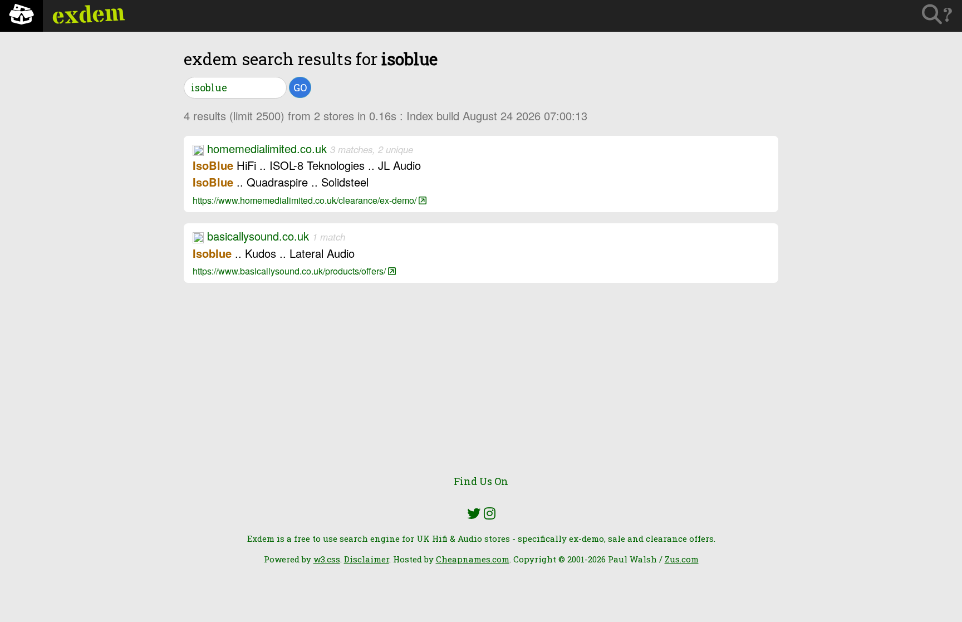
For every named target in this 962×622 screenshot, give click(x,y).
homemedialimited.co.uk (267, 148)
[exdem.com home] (21, 16)
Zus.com (682, 559)
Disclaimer (366, 559)
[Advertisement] (481, 385)
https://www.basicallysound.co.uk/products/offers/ (290, 270)
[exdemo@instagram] (489, 513)
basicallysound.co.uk (258, 236)
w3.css (326, 559)
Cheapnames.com (472, 559)
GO (300, 87)
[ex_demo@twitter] (473, 513)
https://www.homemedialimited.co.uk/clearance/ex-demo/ (306, 200)
